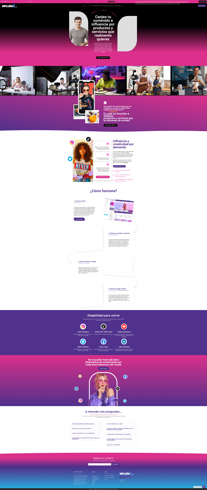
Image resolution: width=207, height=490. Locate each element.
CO (163, 1)
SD (148, 4)
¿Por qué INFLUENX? (96, 5)
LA (163, 2)
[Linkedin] (114, 1)
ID (146, 2)
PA (137, 4)
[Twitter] (112, 1)
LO (161, 2)
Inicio (84, 5)
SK (151, 4)
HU (143, 2)
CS (166, 1)
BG (150, 1)
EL (183, 1)
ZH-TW (160, 1)
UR (169, 4)
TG (161, 4)
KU (159, 2)
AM (138, 1)
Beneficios (111, 5)
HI (139, 2)
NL (168, 1)
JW (151, 2)
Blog (119, 5)
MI (176, 2)
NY (155, 1)
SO (153, 4)
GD (143, 4)
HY (141, 1)
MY (181, 2)
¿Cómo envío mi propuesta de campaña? (119, 434)
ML (173, 2)
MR (177, 2)
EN (170, 1)
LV (164, 2)
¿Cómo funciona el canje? (115, 424)
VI (172, 4)
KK (154, 2)
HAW (136, 2)
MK (168, 2)
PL (187, 2)
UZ (171, 4)
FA (186, 2)
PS (185, 2)
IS (144, 2)
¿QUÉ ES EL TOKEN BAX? (113, 444)
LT (165, 2)
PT (135, 4)
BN (147, 1)
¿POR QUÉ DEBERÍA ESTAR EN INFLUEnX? (83, 424)
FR (176, 1)
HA (188, 1)
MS (171, 2)
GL (179, 1)
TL (174, 1)
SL (152, 4)
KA (180, 1)
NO (184, 2)
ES (155, 4)
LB (167, 2)
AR (140, 1)
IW (138, 2)
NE (182, 2)
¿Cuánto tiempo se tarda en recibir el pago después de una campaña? (120, 429)
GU (185, 1)
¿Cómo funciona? (104, 5)
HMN (141, 2)
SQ (137, 1)
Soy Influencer (88, 5)
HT (186, 1)
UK (168, 4)
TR (166, 4)
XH (175, 4)
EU (144, 1)
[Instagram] (111, 1)
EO (171, 1)
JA (150, 2)
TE (163, 4)
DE (182, 1)
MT (174, 2)
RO (138, 4)
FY (178, 1)
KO (157, 2)
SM (141, 4)
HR (164, 1)
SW (158, 4)
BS (148, 1)
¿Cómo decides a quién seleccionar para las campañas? (85, 438)
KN (153, 2)
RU (140, 4)
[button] (202, 2)
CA (151, 1)
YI (176, 4)
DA (167, 1)
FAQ (122, 5)
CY (173, 4)
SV (159, 4)
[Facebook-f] (109, 1)
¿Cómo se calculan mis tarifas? (81, 428)
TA (162, 4)
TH (165, 4)
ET (173, 1)
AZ (143, 1)
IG (145, 2)
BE (146, 1)
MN (179, 2)
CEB (153, 1)
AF (135, 1)
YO (177, 4)
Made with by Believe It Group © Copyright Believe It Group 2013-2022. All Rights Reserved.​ (103, 489)
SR (144, 4)
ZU (179, 4)
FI (175, 1)
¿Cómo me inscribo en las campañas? (83, 433)
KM (156, 2)
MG (170, 2)
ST (145, 4)
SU (156, 4)
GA (147, 2)
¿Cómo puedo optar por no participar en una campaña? (119, 439)
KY (160, 2)
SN (147, 4)
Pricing (115, 5)
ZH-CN (157, 1)
